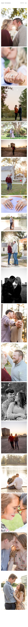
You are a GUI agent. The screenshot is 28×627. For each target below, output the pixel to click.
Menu (22, 3)
